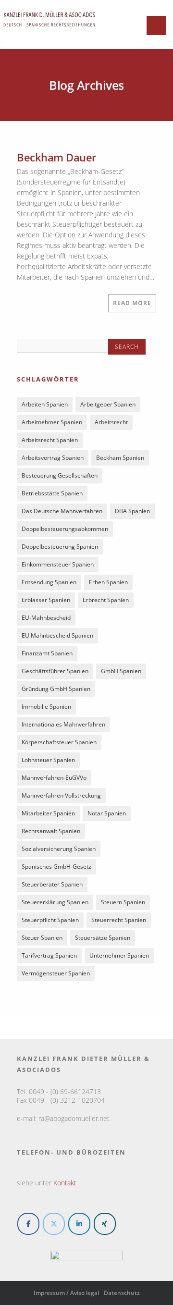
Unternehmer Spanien (119, 955)
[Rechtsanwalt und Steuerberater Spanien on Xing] (105, 1224)
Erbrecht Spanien (106, 600)
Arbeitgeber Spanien (108, 404)
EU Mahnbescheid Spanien (57, 635)
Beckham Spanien (120, 458)
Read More (132, 303)
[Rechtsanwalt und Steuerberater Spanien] (49, 31)
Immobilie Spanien (46, 706)
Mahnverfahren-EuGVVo (54, 778)
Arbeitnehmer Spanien (52, 422)
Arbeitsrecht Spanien (50, 440)
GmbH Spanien (121, 671)
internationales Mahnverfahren (63, 724)
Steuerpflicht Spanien (50, 920)
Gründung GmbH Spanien (56, 689)
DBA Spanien (132, 511)
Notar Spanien (106, 813)
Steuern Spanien (123, 902)
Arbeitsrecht (111, 422)
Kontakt (64, 1182)
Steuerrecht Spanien (118, 920)
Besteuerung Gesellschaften (60, 475)
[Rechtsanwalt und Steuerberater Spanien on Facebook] (28, 1224)
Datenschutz (122, 1293)
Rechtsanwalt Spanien (51, 831)
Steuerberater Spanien (52, 884)
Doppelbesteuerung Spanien (60, 546)
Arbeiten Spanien (45, 404)
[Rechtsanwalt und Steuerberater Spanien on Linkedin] (79, 1224)
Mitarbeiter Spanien (48, 813)
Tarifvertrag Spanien (49, 955)
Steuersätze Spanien (102, 938)
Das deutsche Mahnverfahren (62, 511)
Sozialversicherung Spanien (59, 849)
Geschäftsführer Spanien (55, 671)
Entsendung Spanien (49, 582)
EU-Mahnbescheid (46, 618)
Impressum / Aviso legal (66, 1293)
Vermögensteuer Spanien (56, 973)
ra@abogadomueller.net (74, 1118)
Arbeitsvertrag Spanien (53, 458)
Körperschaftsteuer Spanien (59, 742)
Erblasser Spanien (46, 600)
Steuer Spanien (42, 938)
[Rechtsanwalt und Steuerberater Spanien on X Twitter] (54, 1224)
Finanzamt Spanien (47, 653)
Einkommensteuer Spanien (58, 564)
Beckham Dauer (56, 157)
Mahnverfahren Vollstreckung (61, 795)
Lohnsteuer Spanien (48, 760)
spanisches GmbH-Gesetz (56, 866)
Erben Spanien (108, 582)
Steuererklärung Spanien (55, 902)
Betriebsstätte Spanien (52, 493)
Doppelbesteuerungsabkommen (65, 529)
